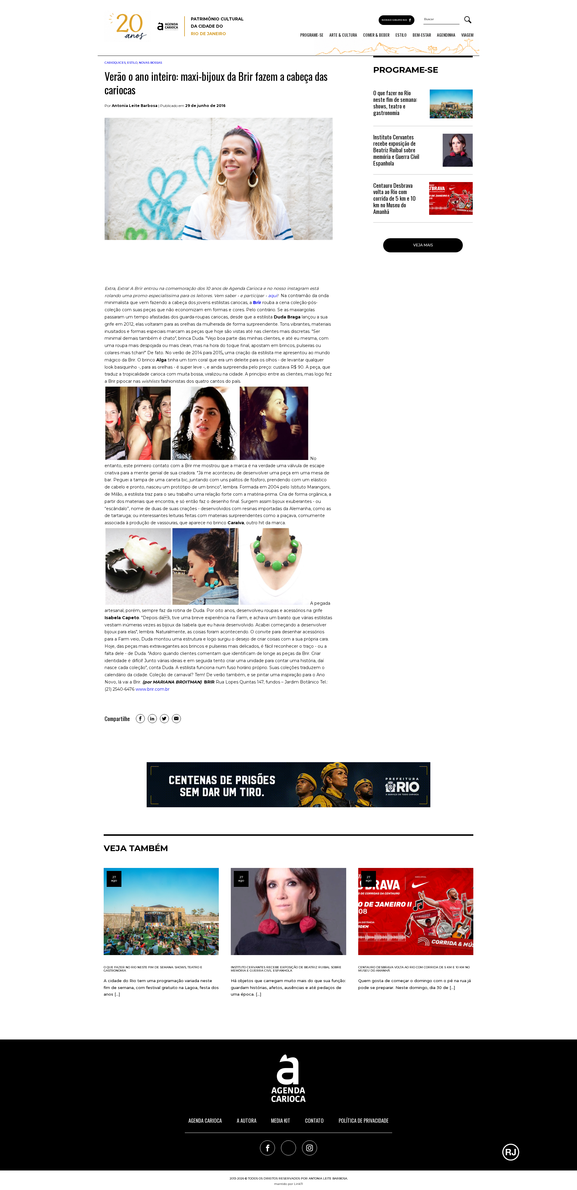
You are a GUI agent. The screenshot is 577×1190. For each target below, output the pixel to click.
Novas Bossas (150, 63)
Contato (314, 1120)
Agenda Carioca (205, 1120)
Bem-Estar (422, 34)
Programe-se (311, 34)
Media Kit (280, 1120)
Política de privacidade (364, 1120)
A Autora (246, 1120)
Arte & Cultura (343, 34)
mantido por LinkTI (288, 1184)
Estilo (401, 34)
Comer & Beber (376, 34)
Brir (257, 302)
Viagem (467, 34)
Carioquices (115, 63)
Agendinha (446, 34)
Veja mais (423, 245)
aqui (272, 295)
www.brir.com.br (152, 689)
